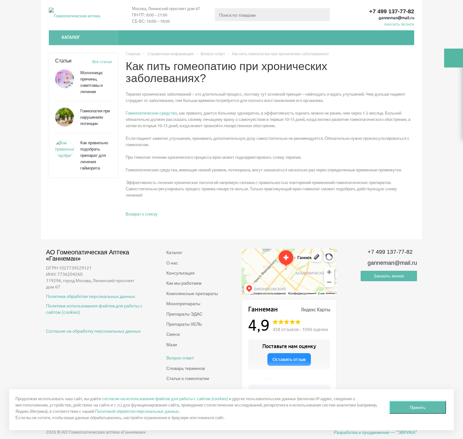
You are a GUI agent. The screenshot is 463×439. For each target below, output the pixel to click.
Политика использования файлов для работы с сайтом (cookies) (94, 309)
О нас (172, 262)
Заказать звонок (389, 275)
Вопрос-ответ (180, 357)
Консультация (180, 273)
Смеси (173, 334)
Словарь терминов (185, 368)
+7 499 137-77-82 (391, 11)
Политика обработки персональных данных (90, 296)
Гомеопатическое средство (151, 113)
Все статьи (102, 61)
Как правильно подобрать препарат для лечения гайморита (94, 155)
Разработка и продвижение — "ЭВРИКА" (375, 432)
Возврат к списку (142, 214)
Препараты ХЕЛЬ (184, 324)
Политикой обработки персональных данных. (137, 411)
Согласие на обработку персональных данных (93, 331)
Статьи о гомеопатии (187, 378)
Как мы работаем (184, 283)
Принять (418, 407)
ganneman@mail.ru (396, 17)
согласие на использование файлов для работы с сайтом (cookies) (165, 398)
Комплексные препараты (192, 293)
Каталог (71, 37)
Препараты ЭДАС (184, 314)
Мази (171, 344)
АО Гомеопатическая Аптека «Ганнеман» (88, 255)
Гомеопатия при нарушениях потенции (95, 117)
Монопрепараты (183, 303)
